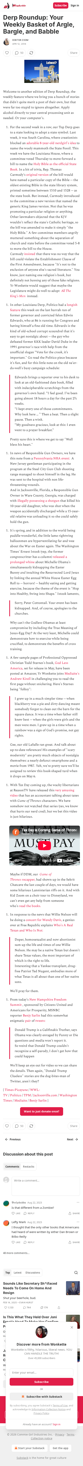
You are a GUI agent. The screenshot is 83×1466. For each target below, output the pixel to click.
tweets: (40, 1020)
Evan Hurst (26, 1302)
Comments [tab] (12, 1166)
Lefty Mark (19, 1222)
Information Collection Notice (49, 1409)
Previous (15, 1139)
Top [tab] (7, 1272)
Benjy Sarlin (31, 1015)
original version (37, 174)
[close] (72, 1327)
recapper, (28, 879)
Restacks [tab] (28, 1166)
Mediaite (20, 1100)
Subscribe (61, 5)
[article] (41, 1295)
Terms (71, 1434)
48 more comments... (16, 1253)
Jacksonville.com (45, 1095)
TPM (27, 1095)
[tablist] (19, 1166)
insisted (29, 254)
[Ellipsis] (78, 1202)
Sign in (75, 5)
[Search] (76, 1272)
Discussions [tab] (32, 1272)
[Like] (7, 53)
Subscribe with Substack (44, 1396)
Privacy (59, 1434)
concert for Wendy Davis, (44, 920)
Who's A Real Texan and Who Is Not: (41, 928)
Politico (15, 1095)
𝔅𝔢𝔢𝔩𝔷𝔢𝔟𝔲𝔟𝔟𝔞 (19, 1202)
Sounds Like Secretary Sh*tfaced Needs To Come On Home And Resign (30, 1288)
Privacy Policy (41, 1413)
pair (28, 1020)
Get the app (60, 1448)
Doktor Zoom (20, 40)
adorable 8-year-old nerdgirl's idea (51, 143)
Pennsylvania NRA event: (52, 458)
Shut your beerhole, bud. (19, 1298)
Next (70, 1139)
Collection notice (41, 1438)
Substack (22, 1458)
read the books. (30, 906)
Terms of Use (60, 1405)
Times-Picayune (16, 1089)
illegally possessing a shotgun (38, 500)
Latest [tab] (18, 1272)
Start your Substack (31, 1448)
